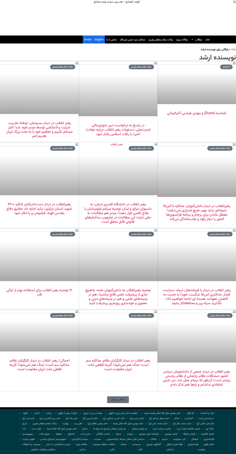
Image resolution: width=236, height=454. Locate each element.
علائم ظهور (209, 444)
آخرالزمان (189, 418)
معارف (123, 444)
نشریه (165, 439)
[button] (118, 399)
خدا (24, 429)
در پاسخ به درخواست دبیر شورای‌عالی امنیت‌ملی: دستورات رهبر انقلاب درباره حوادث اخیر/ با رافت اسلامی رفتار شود (118, 129)
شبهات (130, 434)
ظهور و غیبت (28, 439)
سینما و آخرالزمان (80, 439)
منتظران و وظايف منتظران (43, 450)
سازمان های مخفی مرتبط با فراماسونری (126, 439)
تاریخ (24, 424)
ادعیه (37, 413)
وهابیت (201, 450)
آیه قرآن (190, 413)
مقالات (153, 439)
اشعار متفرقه (189, 434)
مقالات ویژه (182, 39)
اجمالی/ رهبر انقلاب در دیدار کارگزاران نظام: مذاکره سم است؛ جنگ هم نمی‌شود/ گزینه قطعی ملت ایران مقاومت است (39, 365)
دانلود (25, 413)
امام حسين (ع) (90, 418)
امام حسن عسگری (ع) (114, 418)
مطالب (198, 39)
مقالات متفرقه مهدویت (104, 444)
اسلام (177, 418)
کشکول (71, 434)
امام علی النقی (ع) (205, 424)
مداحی (82, 450)
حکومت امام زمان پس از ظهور (123, 413)
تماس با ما (111, 39)
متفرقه (59, 434)
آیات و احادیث (207, 413)
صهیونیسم (27, 434)
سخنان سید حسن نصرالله (132, 39)
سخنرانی (170, 450)
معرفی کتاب (44, 434)
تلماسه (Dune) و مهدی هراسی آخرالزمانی (196, 113)
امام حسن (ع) (137, 418)
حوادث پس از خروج (93, 413)
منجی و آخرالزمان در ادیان (58, 444)
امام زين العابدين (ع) (50, 418)
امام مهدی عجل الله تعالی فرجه (128, 424)
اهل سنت (36, 429)
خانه (207, 39)
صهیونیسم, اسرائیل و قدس (53, 439)
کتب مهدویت (179, 439)
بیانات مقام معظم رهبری (160, 39)
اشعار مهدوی (171, 434)
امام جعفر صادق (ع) (159, 418)
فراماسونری (209, 439)
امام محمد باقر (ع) (182, 424)
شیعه (118, 434)
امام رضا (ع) (71, 418)
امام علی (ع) (28, 418)
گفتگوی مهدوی (153, 444)
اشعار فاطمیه (207, 434)
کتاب (140, 450)
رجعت (49, 413)
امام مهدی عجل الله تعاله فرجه (62, 429)
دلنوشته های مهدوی (149, 434)
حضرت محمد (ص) (162, 429)
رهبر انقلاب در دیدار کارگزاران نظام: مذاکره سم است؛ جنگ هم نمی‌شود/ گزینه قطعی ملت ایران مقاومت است (118, 365)
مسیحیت (136, 444)
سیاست (97, 439)
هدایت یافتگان (103, 434)
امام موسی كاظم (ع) (98, 424)
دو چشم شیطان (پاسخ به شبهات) (109, 429)
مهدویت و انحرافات (31, 444)
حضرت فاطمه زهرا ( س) (188, 429)
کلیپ (111, 450)
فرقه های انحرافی (174, 444)
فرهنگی (194, 439)
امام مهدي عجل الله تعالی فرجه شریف (162, 413)
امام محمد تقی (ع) (157, 424)
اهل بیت (78, 424)
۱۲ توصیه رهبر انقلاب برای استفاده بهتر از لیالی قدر (39, 292)
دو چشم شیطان (139, 429)
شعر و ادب (85, 434)
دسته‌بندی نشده (206, 418)
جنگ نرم (210, 429)
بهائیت (65, 424)
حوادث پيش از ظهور (67, 413)
